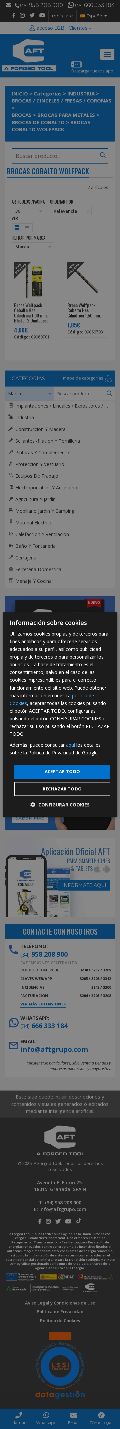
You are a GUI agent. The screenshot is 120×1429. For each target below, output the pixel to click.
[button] (60, 804)
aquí (70, 745)
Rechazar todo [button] (62, 789)
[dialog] (60, 714)
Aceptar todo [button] (62, 772)
